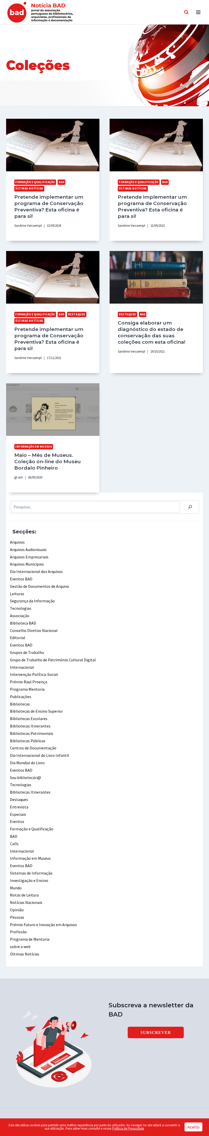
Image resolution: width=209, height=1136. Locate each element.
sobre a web (20, 946)
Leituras (17, 593)
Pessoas (17, 917)
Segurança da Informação (32, 600)
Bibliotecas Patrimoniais (31, 733)
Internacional (22, 667)
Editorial (17, 637)
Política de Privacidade (128, 1128)
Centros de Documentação (33, 747)
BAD (61, 182)
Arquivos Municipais (27, 564)
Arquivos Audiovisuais (28, 549)
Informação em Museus (33, 446)
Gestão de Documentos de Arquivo (39, 586)
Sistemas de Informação (31, 873)
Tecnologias (20, 608)
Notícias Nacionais (26, 902)
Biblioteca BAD (23, 623)
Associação (19, 615)
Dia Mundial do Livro (27, 762)
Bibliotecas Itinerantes (30, 725)
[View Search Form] (186, 12)
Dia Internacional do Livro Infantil (39, 755)
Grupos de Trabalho (27, 652)
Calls (14, 843)
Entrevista (19, 806)
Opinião (17, 909)
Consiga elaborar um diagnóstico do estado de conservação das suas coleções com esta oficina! (151, 332)
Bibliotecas (20, 704)
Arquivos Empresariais (29, 556)
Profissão (18, 931)
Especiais (18, 814)
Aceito (193, 1127)
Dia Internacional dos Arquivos (36, 571)
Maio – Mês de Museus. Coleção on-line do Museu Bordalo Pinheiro (47, 461)
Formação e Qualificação (35, 182)
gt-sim (18, 477)
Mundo (16, 887)
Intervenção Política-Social (34, 674)
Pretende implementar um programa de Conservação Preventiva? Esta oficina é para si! (48, 206)
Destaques (76, 314)
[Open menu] (198, 12)
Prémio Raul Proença (28, 681)
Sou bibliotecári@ (25, 777)
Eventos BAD (21, 578)
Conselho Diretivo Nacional (34, 630)
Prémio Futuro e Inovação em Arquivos (43, 924)
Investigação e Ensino (29, 880)
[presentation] (52, 145)
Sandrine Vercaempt (28, 225)
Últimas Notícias (29, 188)
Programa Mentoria (27, 689)
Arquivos (17, 542)
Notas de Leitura (24, 895)
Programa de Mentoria (29, 939)
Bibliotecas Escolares (28, 718)
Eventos (17, 821)
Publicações (20, 696)
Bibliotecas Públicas (27, 740)
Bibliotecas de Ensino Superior (36, 711)
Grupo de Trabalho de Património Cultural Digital (53, 659)
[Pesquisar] (190, 507)
